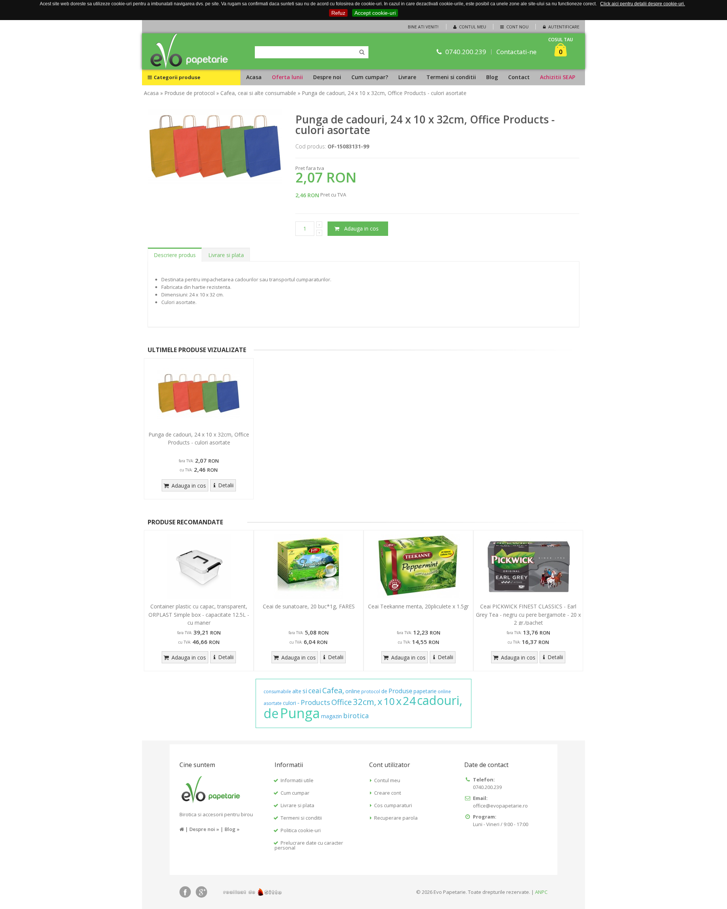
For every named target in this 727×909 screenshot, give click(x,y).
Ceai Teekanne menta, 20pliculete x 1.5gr (418, 606)
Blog (492, 77)
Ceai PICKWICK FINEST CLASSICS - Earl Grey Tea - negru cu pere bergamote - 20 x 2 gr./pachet (528, 614)
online (352, 691)
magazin (331, 716)
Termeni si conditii (451, 77)
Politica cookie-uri (301, 830)
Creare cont (387, 792)
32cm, (364, 701)
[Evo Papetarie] (189, 51)
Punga (300, 713)
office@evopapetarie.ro (500, 805)
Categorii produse (177, 77)
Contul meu (472, 27)
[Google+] (201, 892)
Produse (400, 691)
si (305, 691)
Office (341, 702)
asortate (273, 703)
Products (315, 702)
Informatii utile (297, 780)
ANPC (541, 892)
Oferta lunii (287, 77)
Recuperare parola (396, 817)
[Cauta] (362, 52)
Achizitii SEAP (557, 77)
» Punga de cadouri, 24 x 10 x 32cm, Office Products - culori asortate (382, 93)
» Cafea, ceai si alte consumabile (256, 93)
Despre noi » (204, 829)
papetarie (425, 691)
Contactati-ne (516, 51)
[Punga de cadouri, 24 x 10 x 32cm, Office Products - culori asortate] (198, 394)
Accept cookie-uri (375, 13)
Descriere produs (175, 255)
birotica (356, 715)
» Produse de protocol (187, 93)
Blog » (232, 829)
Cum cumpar (295, 792)
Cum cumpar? (369, 77)
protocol (370, 691)
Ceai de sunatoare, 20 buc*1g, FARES (309, 606)
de (384, 691)
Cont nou (516, 27)
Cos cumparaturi (393, 805)
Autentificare (563, 27)
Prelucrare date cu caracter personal (309, 845)
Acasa (254, 77)
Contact (519, 77)
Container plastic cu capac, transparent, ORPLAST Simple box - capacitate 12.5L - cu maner (198, 614)
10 (389, 701)
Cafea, (333, 690)
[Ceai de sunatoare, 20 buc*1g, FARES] (308, 566)
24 (409, 700)
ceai (314, 690)
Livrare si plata (226, 255)
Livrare (407, 77)
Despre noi (327, 77)
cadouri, (439, 700)
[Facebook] (185, 892)
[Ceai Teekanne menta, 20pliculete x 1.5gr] (418, 566)
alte (296, 691)
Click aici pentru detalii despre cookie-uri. (642, 3)
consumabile (277, 691)
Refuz (338, 13)
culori (289, 702)
